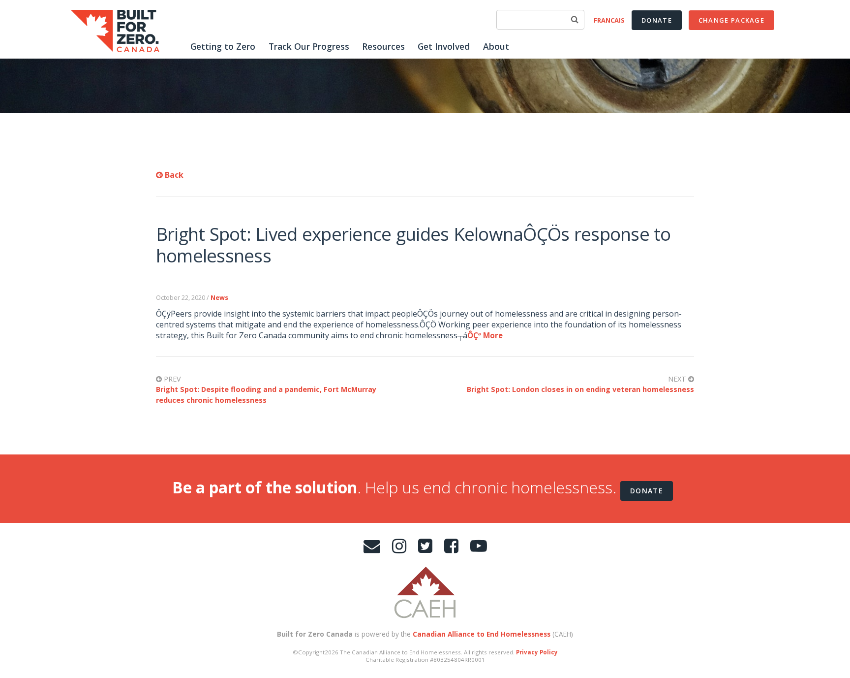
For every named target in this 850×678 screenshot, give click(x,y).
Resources (383, 46)
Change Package (731, 20)
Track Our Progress (309, 46)
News (219, 297)
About (496, 46)
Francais (609, 20)
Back (173, 174)
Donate (656, 20)
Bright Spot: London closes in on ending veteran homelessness (580, 389)
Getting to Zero (222, 46)
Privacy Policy (537, 652)
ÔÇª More (485, 335)
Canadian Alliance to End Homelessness (481, 634)
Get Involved (444, 46)
